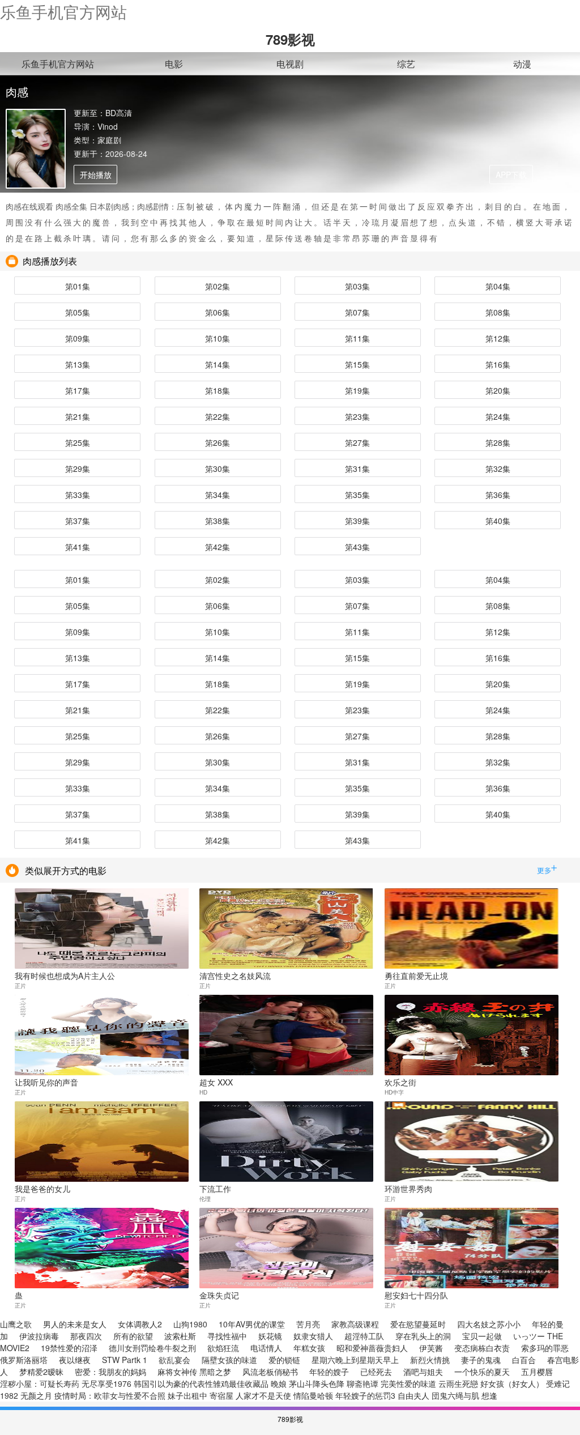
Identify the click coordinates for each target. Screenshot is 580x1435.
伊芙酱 (431, 1347)
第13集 (77, 364)
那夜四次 (86, 1336)
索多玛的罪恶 (545, 1347)
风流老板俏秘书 (270, 1371)
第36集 (497, 494)
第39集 (357, 520)
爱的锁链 (284, 1359)
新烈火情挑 (430, 1359)
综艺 (406, 63)
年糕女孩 (309, 1347)
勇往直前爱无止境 (416, 975)
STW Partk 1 (124, 1359)
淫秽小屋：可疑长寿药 (39, 1383)
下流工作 (215, 1188)
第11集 (357, 338)
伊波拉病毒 (39, 1336)
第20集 (497, 390)
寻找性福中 (227, 1336)
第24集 (497, 416)
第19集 (357, 390)
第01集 (77, 286)
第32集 (497, 468)
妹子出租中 (187, 1395)
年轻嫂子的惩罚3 (365, 1395)
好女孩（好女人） (512, 1383)
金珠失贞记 (219, 1294)
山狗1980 (190, 1324)
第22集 (217, 416)
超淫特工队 (364, 1336)
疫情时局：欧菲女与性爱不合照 (109, 1395)
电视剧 (290, 63)
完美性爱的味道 (408, 1383)
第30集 (217, 468)
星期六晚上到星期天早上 (355, 1359)
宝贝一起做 (482, 1336)
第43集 (357, 546)
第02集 (217, 286)
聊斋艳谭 (362, 1383)
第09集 (77, 338)
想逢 (489, 1395)
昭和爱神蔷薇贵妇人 (372, 1347)
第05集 (77, 312)
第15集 (357, 364)
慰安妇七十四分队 (416, 1294)
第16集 (497, 364)
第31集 (357, 468)
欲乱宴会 (174, 1359)
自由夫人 (413, 1395)
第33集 (77, 494)
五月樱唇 (537, 1371)
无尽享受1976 (106, 1383)
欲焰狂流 (223, 1347)
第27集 (357, 442)
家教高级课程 (355, 1324)
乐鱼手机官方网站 (63, 11)
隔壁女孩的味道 (229, 1359)
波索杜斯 (180, 1336)
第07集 (357, 312)
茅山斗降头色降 (316, 1383)
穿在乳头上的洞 (423, 1336)
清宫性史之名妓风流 (235, 975)
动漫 (522, 63)
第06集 (217, 312)
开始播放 (96, 174)
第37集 (77, 520)
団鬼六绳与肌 (455, 1395)
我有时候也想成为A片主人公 (65, 975)
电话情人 (266, 1347)
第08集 (497, 312)
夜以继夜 (75, 1359)
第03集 (357, 286)
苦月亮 (308, 1324)
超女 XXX (216, 1081)
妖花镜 (270, 1336)
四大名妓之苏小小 (489, 1324)
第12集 (497, 338)
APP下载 (511, 174)
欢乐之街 (400, 1081)
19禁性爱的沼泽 (69, 1347)
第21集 (77, 416)
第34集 (217, 494)
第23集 (357, 416)
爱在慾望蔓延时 (418, 1324)
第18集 (217, 390)
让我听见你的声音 (46, 1081)
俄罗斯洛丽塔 (24, 1359)
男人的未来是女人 (74, 1324)
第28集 (497, 442)
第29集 (77, 468)
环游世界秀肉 (408, 1188)
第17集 (77, 390)
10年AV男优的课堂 (252, 1324)
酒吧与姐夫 (423, 1371)
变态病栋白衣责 (482, 1347)
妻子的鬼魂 (481, 1359)
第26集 (217, 442)
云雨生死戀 (458, 1383)
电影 (174, 63)
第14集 (217, 364)
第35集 (357, 494)
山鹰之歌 (16, 1324)
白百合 (524, 1359)
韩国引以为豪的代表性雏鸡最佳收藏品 (201, 1383)
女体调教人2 (140, 1324)
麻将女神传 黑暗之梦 (194, 1371)
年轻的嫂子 (329, 1371)
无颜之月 (36, 1395)
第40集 (497, 520)
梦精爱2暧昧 (41, 1371)
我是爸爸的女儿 (42, 1188)
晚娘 (279, 1383)
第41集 (77, 546)
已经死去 (376, 1371)
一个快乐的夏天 (482, 1371)
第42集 (217, 546)
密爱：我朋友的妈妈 (110, 1371)
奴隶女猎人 (313, 1336)
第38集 (217, 520)
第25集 (77, 442)
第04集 (497, 286)
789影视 (290, 39)
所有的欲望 (133, 1336)
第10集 (217, 338)
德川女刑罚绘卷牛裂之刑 (152, 1347)
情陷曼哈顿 (313, 1395)
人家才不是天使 (263, 1395)
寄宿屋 (221, 1395)
